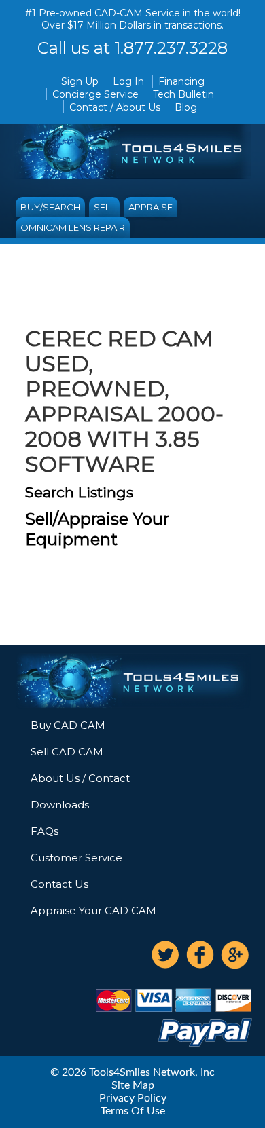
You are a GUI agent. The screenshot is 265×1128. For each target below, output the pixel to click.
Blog (186, 107)
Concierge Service (95, 94)
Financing (181, 81)
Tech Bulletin (183, 94)
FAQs (44, 831)
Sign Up (80, 81)
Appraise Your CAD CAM (93, 910)
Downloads (60, 804)
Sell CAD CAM (67, 751)
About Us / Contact (80, 778)
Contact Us (59, 884)
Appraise (150, 207)
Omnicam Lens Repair (72, 227)
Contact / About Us (114, 107)
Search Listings (79, 492)
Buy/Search (50, 207)
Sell (104, 207)
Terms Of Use (133, 1111)
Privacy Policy (132, 1098)
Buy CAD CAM (68, 725)
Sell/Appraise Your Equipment (97, 529)
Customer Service (76, 857)
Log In (128, 81)
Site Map (132, 1085)
